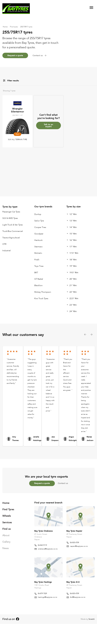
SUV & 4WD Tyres (10, 218)
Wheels (6, 516)
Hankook (38, 240)
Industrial (6, 250)
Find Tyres (8, 509)
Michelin (38, 253)
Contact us (63, 483)
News (5, 548)
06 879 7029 (42, 593)
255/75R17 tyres (26, 27)
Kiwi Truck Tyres (41, 298)
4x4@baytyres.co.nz (77, 597)
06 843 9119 (42, 545)
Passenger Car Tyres (11, 211)
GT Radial (38, 279)
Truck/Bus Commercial (12, 231)
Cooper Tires (40, 227)
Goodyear (38, 233)
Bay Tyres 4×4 (72, 582)
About (5, 535)
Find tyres (14, 27)
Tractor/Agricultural (11, 237)
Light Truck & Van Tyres (12, 224)
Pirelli (36, 259)
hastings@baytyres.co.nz (47, 597)
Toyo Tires (38, 266)
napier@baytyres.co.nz (79, 546)
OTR (4, 244)
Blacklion (38, 285)
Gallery (6, 541)
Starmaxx (38, 246)
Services (7, 522)
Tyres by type (9, 206)
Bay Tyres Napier (74, 531)
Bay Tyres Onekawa (43, 531)
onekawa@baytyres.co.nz (47, 549)
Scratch (92, 619)
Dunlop (37, 214)
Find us (6, 529)
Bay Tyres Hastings (43, 582)
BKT (36, 272)
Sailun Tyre (39, 220)
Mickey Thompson (42, 292)
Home (5, 27)
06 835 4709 (74, 542)
